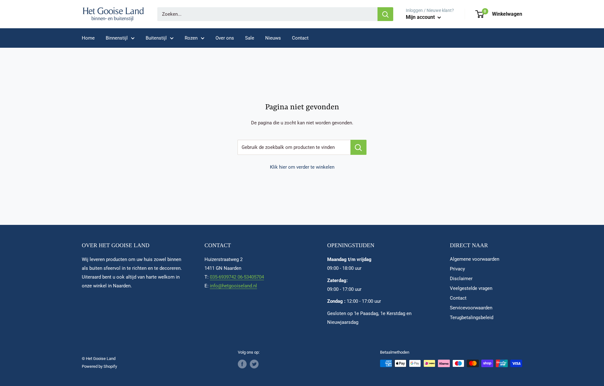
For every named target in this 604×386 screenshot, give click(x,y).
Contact (300, 38)
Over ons (224, 38)
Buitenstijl (156, 38)
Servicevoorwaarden (471, 308)
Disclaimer (461, 278)
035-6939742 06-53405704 (237, 277)
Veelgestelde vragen (471, 288)
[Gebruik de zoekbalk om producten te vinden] (358, 147)
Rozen (191, 38)
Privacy (457, 269)
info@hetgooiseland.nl (233, 286)
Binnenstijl (117, 38)
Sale (249, 38)
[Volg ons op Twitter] (254, 364)
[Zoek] (385, 14)
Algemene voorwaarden (474, 259)
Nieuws (273, 38)
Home (88, 38)
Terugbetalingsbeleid (471, 317)
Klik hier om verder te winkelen (302, 167)
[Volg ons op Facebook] (242, 364)
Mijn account (421, 17)
